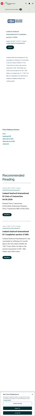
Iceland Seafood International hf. (15, 43)
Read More (7, 214)
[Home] (8, 3)
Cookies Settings (17, 403)
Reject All (17, 408)
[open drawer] (32, 3)
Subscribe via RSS (8, 139)
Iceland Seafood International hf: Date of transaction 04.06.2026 (15, 196)
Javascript (6, 144)
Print (4, 133)
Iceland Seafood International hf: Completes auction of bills (15, 233)
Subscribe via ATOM (9, 141)
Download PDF (7, 136)
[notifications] (29, 3)
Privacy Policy (7, 400)
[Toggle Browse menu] (28, 9)
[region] (17, 404)
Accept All (17, 413)
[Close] (32, 394)
